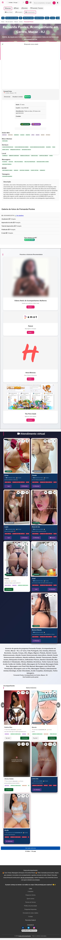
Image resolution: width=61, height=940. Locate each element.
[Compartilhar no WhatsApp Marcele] (54, 692)
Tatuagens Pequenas (7, 176)
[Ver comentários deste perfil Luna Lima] (45, 744)
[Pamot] (30, 317)
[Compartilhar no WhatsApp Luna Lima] (54, 744)
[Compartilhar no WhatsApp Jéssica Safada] (27, 744)
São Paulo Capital (28, 18)
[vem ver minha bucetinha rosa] (44, 456)
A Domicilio (4, 155)
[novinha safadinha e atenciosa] (16, 456)
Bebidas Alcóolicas (24, 155)
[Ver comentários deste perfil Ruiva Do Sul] (45, 492)
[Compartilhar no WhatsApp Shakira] (27, 544)
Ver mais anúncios (30, 848)
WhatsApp (10, 841)
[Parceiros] (30, 277)
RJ (3, 18)
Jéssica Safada (9, 779)
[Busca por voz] (57, 3)
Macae (16, 21)
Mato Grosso (36, 781)
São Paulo (8, 580)
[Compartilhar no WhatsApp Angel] (54, 544)
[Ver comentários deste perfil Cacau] (18, 441)
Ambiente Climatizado (14, 155)
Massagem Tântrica (6, 164)
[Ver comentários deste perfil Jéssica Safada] (19, 744)
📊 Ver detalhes (19, 215)
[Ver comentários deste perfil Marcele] (46, 692)
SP (20, 18)
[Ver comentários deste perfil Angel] (45, 544)
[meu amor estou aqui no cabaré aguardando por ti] (16, 707)
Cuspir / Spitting (34, 170)
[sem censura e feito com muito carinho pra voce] (44, 559)
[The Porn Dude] (30, 396)
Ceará (52, 18)
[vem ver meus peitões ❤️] (16, 507)
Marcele (34, 727)
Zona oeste (13, 729)
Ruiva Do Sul (36, 527)
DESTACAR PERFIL (29, 239)
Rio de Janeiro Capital (11, 18)
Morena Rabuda (37, 630)
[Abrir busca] (54, 2)
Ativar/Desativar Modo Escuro (29, 930)
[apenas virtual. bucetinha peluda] (44, 507)
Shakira (6, 578)
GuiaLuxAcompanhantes (24, 936)
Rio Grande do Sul (10, 832)
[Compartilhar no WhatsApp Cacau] (27, 441)
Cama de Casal (34, 155)
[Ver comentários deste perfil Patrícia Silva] (18, 692)
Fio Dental (4, 161)
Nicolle (6, 830)
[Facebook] (23, 927)
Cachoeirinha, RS (18, 832)
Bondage (16, 170)
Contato (30, 916)
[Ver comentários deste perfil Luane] (18, 492)
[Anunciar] (26, 2)
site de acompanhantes (27, 877)
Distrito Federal (39, 18)
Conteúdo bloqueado (17, 759)
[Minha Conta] (23, 2)
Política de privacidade (30, 905)
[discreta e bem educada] (16, 810)
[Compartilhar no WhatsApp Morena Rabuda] (54, 595)
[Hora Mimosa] (30, 353)
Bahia (47, 18)
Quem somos (30, 898)
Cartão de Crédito (43, 155)
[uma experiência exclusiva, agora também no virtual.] (44, 610)
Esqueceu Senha (30, 895)
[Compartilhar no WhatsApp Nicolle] (27, 795)
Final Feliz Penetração (30, 161)
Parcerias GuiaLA (30, 920)
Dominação (42, 170)
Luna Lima (35, 778)
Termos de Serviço (30, 902)
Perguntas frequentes (30, 909)
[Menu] (30, 2)
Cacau (6, 475)
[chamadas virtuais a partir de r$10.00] (16, 559)
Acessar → (30, 420)
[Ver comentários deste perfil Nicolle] (18, 795)
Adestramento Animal (7, 170)
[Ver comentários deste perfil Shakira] (17, 544)
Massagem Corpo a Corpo (43, 161)
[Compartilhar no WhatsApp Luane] (27, 492)
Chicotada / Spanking (24, 170)
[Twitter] (28, 927)
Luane (6, 527)
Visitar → (30, 332)
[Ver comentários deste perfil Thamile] (45, 441)
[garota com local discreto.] (44, 759)
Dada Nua (11, 161)
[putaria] (44, 707)
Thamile (34, 475)
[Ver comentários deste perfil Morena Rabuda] (46, 595)
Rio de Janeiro (9, 21)
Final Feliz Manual (19, 161)
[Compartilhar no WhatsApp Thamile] (54, 441)
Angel (34, 578)
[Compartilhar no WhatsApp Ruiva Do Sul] (54, 492)
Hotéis (51, 155)
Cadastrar (30, 891)
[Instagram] (34, 927)
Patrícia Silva (8, 727)
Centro (21, 21)
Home (2, 21)
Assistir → (30, 307)
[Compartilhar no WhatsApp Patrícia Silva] (27, 692)
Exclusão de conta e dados (30, 913)
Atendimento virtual (11, 477)
